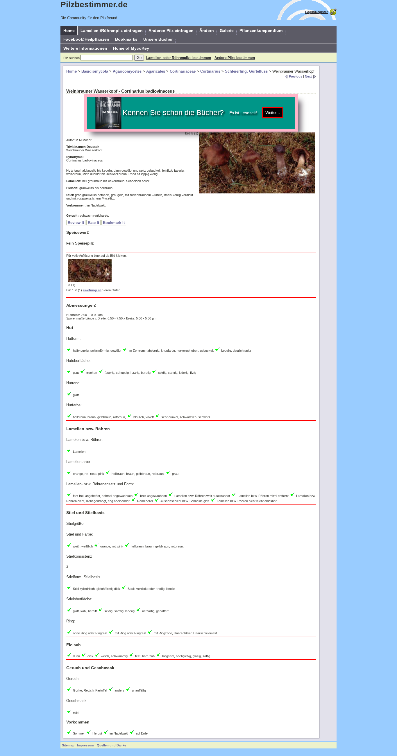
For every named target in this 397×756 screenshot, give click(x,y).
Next (309, 76)
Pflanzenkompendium (260, 30)
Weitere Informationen (85, 48)
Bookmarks (126, 39)
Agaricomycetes (127, 71)
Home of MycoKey (131, 48)
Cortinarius (210, 71)
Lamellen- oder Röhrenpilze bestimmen (178, 58)
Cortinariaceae (183, 71)
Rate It (93, 222)
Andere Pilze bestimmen (234, 58)
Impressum (85, 745)
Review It (76, 222)
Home (69, 30)
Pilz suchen (71, 58)
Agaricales (155, 71)
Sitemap (68, 745)
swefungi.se (92, 290)
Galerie (227, 30)
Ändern (206, 30)
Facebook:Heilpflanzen (86, 39)
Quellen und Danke (111, 745)
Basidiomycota (94, 71)
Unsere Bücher (158, 39)
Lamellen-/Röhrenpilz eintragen (112, 30)
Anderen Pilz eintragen (171, 30)
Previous (295, 76)
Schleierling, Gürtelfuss (246, 71)
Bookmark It (114, 222)
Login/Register (316, 12)
